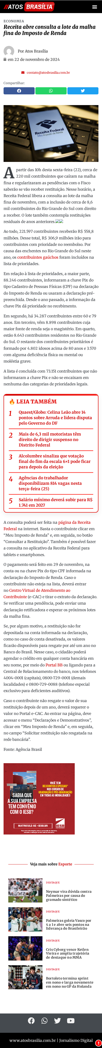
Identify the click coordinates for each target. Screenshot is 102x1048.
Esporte (65, 864)
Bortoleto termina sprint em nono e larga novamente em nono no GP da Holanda (69, 982)
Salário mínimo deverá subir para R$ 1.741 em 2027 (56, 502)
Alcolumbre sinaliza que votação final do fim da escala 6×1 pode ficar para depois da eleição (55, 461)
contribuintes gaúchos (37, 257)
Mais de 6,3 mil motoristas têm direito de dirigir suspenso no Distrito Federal (50, 440)
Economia (14, 21)
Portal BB (54, 665)
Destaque (53, 882)
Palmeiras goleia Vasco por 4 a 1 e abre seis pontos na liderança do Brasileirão (68, 924)
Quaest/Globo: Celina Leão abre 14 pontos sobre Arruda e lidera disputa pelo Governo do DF (55, 418)
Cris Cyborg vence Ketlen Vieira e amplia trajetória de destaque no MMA (67, 953)
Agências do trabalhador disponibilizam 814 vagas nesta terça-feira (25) (50, 483)
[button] (94, 7)
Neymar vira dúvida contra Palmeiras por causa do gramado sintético (69, 895)
